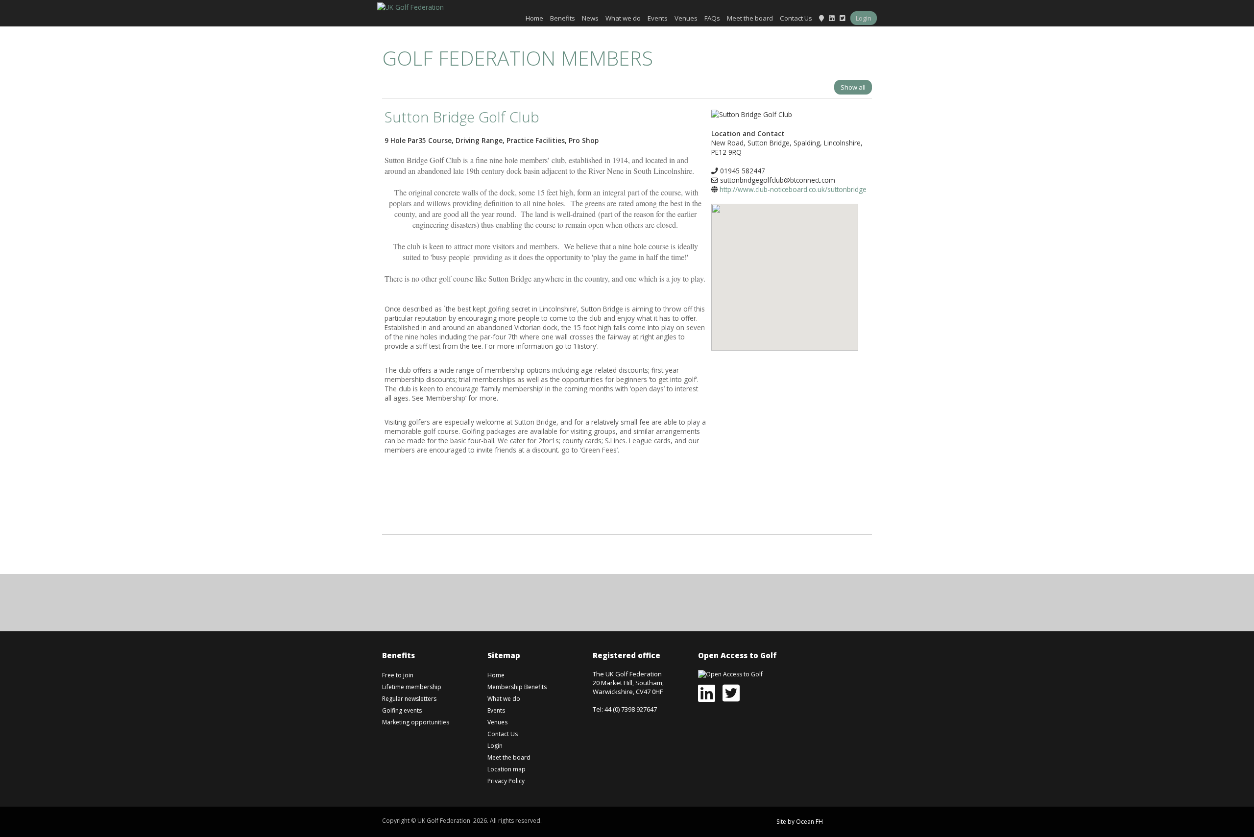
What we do (623, 18)
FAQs (712, 18)
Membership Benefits (517, 687)
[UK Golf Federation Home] (410, 6)
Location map (506, 769)
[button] (785, 270)
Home (534, 18)
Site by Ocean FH (799, 821)
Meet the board (750, 18)
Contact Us (796, 18)
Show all (853, 87)
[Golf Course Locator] (821, 18)
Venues (686, 18)
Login (863, 18)
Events (658, 18)
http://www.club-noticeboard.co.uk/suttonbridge (793, 189)
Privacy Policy (506, 781)
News (590, 18)
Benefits (562, 18)
